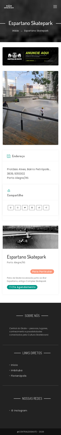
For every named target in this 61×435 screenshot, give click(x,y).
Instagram (20, 410)
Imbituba (16, 370)
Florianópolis (19, 375)
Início (16, 30)
